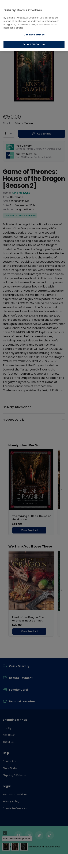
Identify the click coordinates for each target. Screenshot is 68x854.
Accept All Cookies (34, 44)
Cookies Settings (34, 34)
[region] (34, 25)
